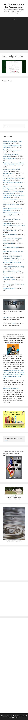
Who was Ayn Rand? (9, 280)
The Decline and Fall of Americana (13, 284)
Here (6, 440)
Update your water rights (11, 247)
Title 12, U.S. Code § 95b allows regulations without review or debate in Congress (12, 258)
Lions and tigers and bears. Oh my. (13, 267)
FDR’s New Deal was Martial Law (13, 252)
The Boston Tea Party (9, 230)
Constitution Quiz (8, 243)
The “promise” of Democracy (12, 219)
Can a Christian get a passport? (12, 150)
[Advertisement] (14, 36)
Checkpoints (7, 176)
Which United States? (9, 158)
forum (13, 323)
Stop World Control (9, 288)
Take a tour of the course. (11, 388)
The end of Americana (10, 234)
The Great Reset (8, 277)
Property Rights (8, 173)
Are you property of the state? (12, 262)
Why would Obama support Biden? (14, 226)
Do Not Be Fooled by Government (14, 6)
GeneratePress (15, 717)
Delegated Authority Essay (11, 204)
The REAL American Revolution (12, 182)
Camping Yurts (14, 495)
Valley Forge (7, 223)
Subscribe (6, 317)
